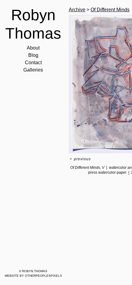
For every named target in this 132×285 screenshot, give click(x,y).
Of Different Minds (110, 9)
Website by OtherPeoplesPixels (33, 275)
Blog (33, 55)
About (33, 47)
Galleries (33, 69)
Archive (77, 9)
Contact (33, 62)
